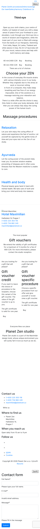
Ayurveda (8, 155)
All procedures (16, 7)
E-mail (5, 491)
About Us (30, 9)
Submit (6, 525)
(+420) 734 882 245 (10, 223)
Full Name (6, 479)
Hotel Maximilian (13, 214)
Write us (6, 408)
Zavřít (35, 471)
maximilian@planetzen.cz (12, 226)
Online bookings (28, 7)
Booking (28, 61)
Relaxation (9, 127)
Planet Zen (6, 7)
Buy (20, 61)
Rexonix (20, 464)
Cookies (9, 455)
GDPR (8, 453)
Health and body (13, 182)
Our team (5, 9)
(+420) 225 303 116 (10, 221)
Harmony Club (20, 9)
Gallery (12, 9)
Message (6, 503)
